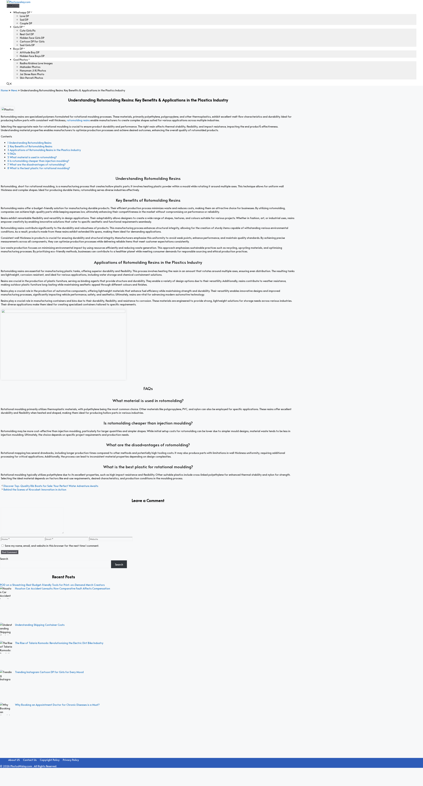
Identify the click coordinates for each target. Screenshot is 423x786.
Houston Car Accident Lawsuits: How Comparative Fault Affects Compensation (62, 588)
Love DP (24, 16)
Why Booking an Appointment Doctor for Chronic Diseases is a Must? (57, 704)
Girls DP (18, 27)
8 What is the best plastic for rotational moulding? (38, 168)
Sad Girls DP (27, 45)
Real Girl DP (27, 34)
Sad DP (24, 19)
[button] (9, 84)
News (14, 90)
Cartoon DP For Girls (32, 41)
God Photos (20, 59)
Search (4, 558)
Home (4, 90)
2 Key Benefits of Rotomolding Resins (29, 146)
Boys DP (18, 48)
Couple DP (26, 23)
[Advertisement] (63, 762)
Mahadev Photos (30, 67)
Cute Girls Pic (28, 30)
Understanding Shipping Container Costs (39, 624)
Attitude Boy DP (29, 52)
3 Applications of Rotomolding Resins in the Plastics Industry (44, 150)
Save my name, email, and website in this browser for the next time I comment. (52, 545)
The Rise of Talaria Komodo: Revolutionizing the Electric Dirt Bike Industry (59, 643)
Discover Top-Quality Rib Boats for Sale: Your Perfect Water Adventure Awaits (50, 486)
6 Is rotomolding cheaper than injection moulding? (38, 161)
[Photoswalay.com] (18, 2)
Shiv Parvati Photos (31, 77)
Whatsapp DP (21, 12)
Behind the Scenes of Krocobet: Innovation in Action (34, 489)
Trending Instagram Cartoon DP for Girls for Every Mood (49, 672)
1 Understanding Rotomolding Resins (29, 142)
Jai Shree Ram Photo (32, 74)
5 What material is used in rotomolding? (32, 157)
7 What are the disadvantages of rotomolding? (36, 164)
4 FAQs (11, 153)
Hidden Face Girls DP (32, 37)
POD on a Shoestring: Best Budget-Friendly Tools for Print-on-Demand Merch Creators (52, 584)
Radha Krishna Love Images (36, 63)
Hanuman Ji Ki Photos (33, 70)
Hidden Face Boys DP (32, 56)
